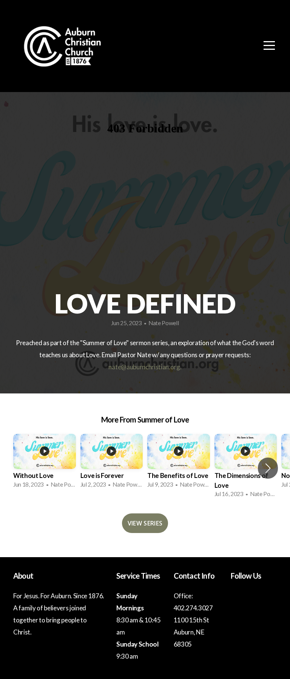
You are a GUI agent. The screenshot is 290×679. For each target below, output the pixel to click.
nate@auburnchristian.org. (144, 367)
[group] (44, 463)
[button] (268, 468)
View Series (145, 523)
